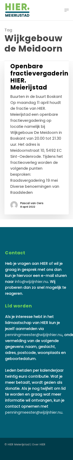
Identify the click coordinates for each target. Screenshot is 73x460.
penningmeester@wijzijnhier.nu (33, 334)
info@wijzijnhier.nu (31, 281)
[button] (66, 10)
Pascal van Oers (31, 203)
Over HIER (38, 444)
